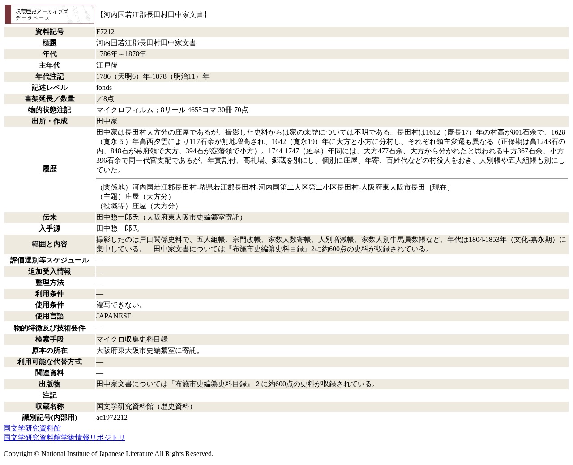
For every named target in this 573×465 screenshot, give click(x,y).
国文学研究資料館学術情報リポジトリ (64, 437)
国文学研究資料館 (32, 428)
